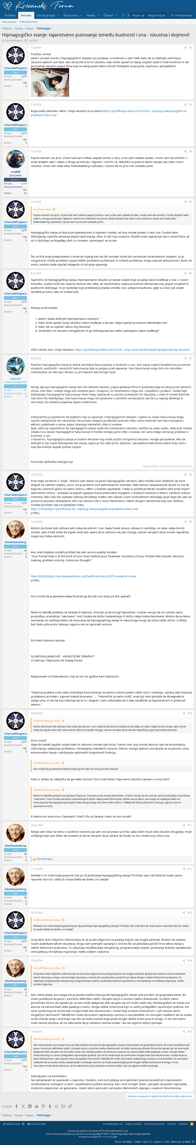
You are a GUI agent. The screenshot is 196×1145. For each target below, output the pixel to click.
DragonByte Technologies (129, 1133)
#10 (190, 713)
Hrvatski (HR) (38, 1124)
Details (146, 1133)
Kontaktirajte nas (112, 1124)
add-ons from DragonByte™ (89, 1133)
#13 (190, 912)
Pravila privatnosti (154, 1124)
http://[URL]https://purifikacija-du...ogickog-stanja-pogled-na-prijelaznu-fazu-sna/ (84, 509)
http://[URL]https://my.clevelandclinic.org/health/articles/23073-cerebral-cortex (83, 576)
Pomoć (171, 1124)
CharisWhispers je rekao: (47, 968)
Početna (10, 15)
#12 (190, 868)
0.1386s (165, 1141)
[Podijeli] (185, 48)
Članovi (108, 15)
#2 (190, 47)
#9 (190, 521)
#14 (190, 960)
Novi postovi (9, 21)
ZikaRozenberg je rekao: (46, 720)
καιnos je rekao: (42, 209)
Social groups (46, 15)
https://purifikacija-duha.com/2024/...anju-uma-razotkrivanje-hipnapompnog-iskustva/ (132, 349)
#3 (190, 104)
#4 (190, 151)
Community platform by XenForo (98, 1130)
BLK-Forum (104, 1136)
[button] (58, 15)
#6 (190, 273)
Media (91, 15)
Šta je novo (71, 15)
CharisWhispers (14, 40)
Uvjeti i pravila (133, 1124)
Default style (12, 1124)
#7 (190, 358)
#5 (190, 201)
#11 (190, 825)
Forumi (26, 15)
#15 (190, 1031)
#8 (190, 474)
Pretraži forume (28, 21)
